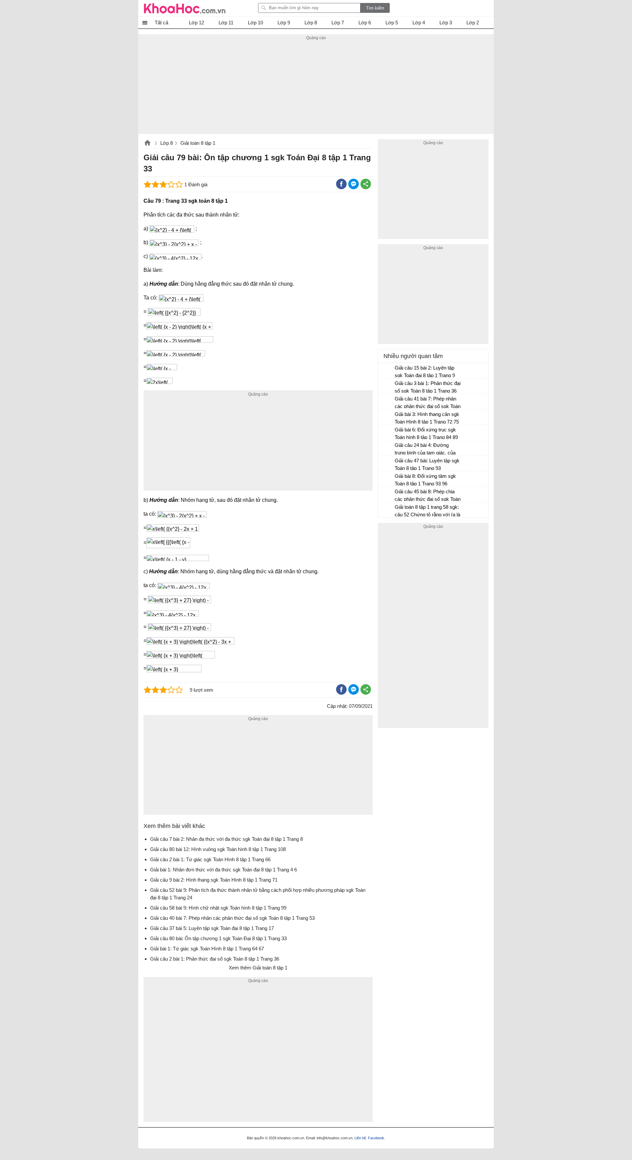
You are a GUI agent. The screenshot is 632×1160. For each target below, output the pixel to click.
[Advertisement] (316, 88)
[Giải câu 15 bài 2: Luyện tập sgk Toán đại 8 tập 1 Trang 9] (387, 371)
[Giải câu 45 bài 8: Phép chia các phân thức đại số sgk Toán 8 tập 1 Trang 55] (387, 494)
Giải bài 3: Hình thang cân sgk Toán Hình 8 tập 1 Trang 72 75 (427, 418)
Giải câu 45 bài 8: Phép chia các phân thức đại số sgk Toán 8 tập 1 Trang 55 (428, 496)
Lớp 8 (166, 143)
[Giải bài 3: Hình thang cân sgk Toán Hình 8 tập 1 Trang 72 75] (387, 417)
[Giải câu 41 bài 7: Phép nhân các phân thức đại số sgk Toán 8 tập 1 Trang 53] (387, 402)
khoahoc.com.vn (147, 143)
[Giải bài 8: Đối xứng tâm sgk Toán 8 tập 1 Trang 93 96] (387, 479)
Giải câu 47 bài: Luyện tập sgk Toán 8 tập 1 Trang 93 (427, 464)
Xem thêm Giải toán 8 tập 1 (258, 967)
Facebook (376, 1138)
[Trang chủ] (185, 8)
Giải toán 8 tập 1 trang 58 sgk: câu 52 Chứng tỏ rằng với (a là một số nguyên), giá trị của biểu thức (427, 511)
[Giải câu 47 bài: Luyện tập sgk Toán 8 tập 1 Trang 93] (387, 463)
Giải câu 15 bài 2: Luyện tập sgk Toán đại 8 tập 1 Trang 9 (425, 371)
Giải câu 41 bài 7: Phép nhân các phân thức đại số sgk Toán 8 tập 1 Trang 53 (428, 403)
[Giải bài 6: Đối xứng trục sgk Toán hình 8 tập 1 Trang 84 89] (387, 432)
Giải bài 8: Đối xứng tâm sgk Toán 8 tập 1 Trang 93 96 (425, 479)
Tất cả (161, 22)
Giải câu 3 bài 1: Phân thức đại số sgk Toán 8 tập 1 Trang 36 (428, 387)
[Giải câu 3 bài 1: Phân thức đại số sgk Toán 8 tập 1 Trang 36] (387, 386)
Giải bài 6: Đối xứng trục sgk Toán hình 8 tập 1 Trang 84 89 (426, 433)
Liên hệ (360, 1138)
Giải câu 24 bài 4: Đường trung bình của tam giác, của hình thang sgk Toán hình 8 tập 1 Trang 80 (427, 449)
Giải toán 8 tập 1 (197, 143)
